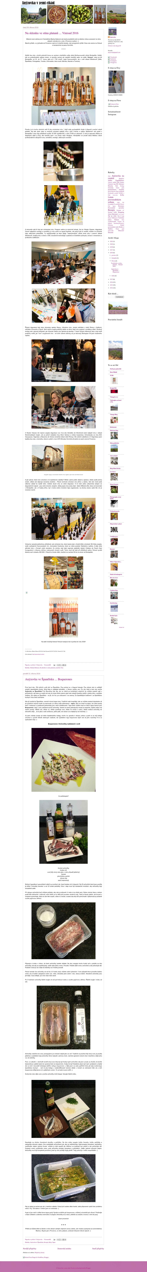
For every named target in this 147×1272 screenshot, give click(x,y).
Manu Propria (114, 484)
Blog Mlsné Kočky (115, 468)
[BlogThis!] (60, 665)
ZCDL (112, 375)
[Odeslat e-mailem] (58, 665)
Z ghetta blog (114, 590)
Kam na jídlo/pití (120, 191)
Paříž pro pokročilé (115, 369)
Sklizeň (110, 214)
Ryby (50, 1242)
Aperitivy (121, 178)
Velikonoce (115, 218)
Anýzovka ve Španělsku (36, 1242)
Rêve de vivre (114, 577)
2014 (111, 282)
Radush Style (113, 615)
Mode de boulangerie (116, 574)
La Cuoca (113, 471)
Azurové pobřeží (112, 182)
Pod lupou (111, 206)
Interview (113, 191)
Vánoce (116, 219)
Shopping (121, 212)
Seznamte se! (120, 210)
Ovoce (122, 204)
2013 (111, 285)
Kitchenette (113, 427)
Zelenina (110, 225)
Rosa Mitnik (113, 372)
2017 (111, 250)
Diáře (116, 186)
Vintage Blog (114, 414)
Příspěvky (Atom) (39, 1252)
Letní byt (120, 202)
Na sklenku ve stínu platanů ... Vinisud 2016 (51, 33)
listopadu (114, 258)
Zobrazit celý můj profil (114, 46)
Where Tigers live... (115, 561)
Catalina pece (114, 536)
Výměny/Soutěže (112, 221)
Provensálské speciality (116, 208)
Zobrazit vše (121, 627)
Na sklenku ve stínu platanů (47, 667)
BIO (118, 182)
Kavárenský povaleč (113, 193)
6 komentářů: (48, 665)
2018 (111, 247)
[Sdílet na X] (61, 665)
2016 (111, 252)
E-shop (122, 186)
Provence (121, 206)
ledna (113, 275)
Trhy (118, 216)
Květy (122, 195)
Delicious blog (114, 430)
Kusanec (112, 549)
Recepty (46, 1242)
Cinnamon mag (112, 184)
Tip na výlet (112, 216)
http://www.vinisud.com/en (38, 654)
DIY (117, 184)
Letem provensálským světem (114, 199)
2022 (111, 241)
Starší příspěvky (98, 1249)
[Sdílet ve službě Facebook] (63, 665)
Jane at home (114, 455)
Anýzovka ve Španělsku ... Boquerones (48, 679)
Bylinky (122, 182)
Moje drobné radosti (116, 524)
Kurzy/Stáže (115, 195)
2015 (111, 279)
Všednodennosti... (115, 511)
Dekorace (121, 184)
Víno (62, 667)
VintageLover (114, 397)
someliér (58, 667)
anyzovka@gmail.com (114, 52)
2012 (111, 288)
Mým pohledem (114, 443)
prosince (114, 255)
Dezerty (110, 186)
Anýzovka (113, 37)
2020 (111, 244)
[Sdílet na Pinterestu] (65, 665)
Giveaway (110, 187)
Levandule (111, 204)
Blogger (88, 1268)
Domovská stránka (64, 1249)
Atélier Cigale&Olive (116, 180)
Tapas (53, 1242)
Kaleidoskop (113, 603)
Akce (109, 176)
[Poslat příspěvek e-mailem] (54, 665)
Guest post (120, 187)
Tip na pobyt (121, 214)
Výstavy (120, 221)
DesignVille (113, 388)
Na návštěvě (117, 204)
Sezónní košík (112, 212)
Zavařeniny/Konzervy (119, 223)
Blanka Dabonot (34, 667)
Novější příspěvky (29, 1249)
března (114, 261)
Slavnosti (115, 214)
